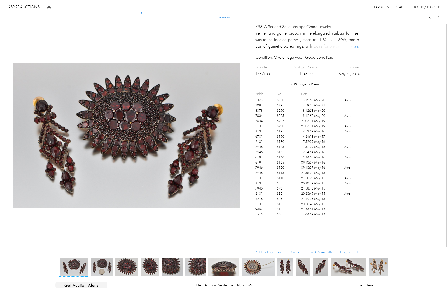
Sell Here (366, 285)
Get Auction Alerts (81, 285)
